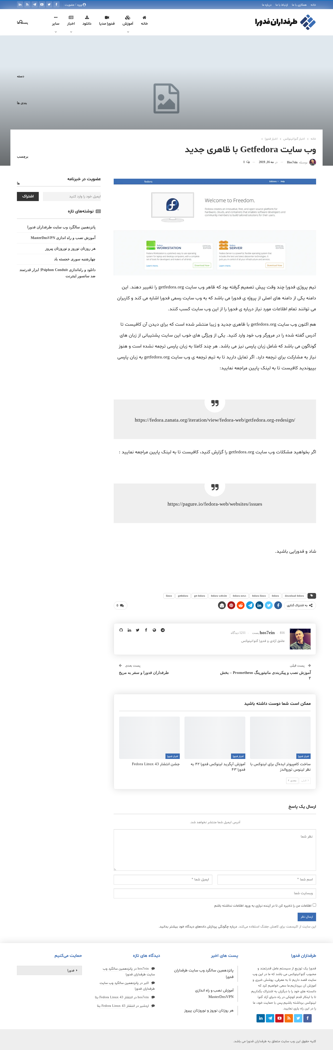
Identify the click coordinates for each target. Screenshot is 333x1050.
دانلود (86, 24)
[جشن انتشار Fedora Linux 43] (149, 738)
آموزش (128, 24)
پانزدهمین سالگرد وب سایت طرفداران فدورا (61, 227)
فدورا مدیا (107, 24)
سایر (55, 24)
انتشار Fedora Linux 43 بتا (114, 997)
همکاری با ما (299, 5)
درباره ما (267, 5)
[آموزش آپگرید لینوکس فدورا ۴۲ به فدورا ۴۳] (214, 738)
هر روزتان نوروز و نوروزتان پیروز (70, 248)
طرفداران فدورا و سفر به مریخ (144, 673)
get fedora (199, 595)
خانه (313, 5)
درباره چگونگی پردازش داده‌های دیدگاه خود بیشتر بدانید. (198, 926)
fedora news (239, 595)
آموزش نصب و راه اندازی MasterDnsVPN (63, 238)
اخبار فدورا (303, 756)
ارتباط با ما (282, 5)
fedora (275, 595)
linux (169, 595)
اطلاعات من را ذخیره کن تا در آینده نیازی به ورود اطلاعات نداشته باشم (262, 906)
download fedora (294, 595)
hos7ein (143, 969)
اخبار (71, 24)
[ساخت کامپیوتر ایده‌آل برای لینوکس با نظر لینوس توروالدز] (280, 738)
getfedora (183, 595)
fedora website (219, 595)
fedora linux (259, 595)
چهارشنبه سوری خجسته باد (74, 259)
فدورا (70, 970)
